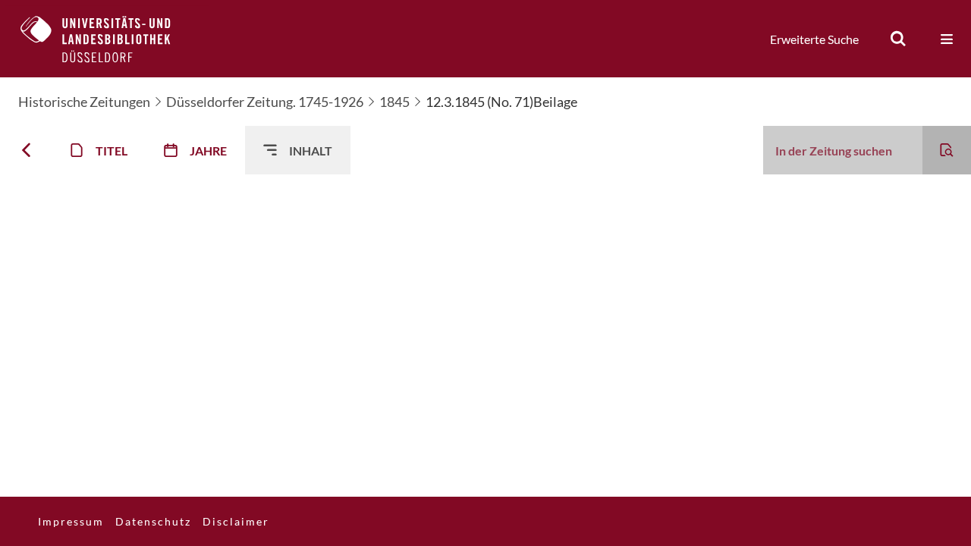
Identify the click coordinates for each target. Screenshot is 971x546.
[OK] (898, 38)
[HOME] (107, 39)
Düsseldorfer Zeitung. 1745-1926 (264, 101)
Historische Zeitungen (84, 101)
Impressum (71, 521)
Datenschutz (153, 521)
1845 (394, 101)
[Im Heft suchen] (946, 150)
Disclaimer (236, 521)
